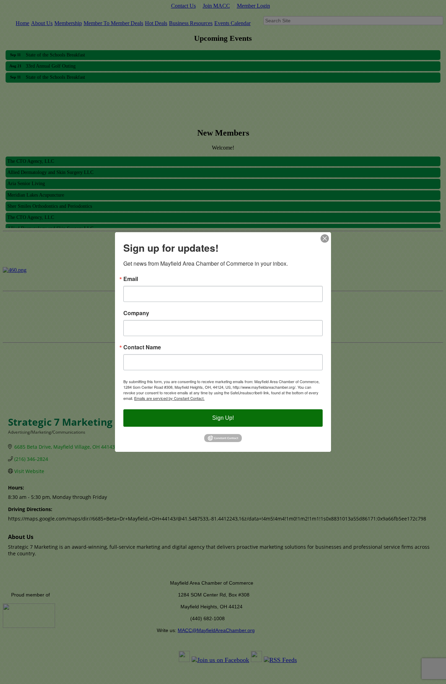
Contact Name (142, 347)
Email (130, 279)
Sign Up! (223, 418)
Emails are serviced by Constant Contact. (169, 398)
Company (136, 313)
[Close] (325, 238)
